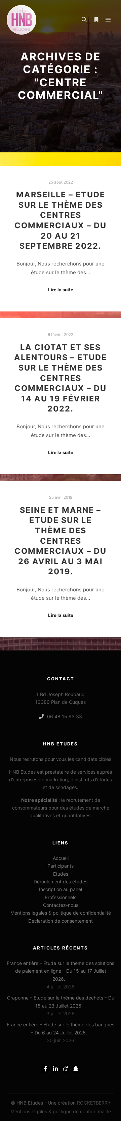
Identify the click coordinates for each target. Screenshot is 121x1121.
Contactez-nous (60, 905)
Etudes (60, 874)
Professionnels (60, 897)
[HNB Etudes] (21, 20)
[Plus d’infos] (96, 19)
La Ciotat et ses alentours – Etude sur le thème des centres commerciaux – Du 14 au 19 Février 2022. (60, 378)
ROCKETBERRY (94, 1103)
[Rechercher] (84, 19)
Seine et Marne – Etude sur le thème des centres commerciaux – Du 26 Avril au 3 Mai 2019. (60, 541)
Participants (60, 866)
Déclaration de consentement (60, 921)
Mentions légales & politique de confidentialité (60, 913)
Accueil (61, 858)
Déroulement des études (60, 881)
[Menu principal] (108, 19)
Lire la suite (60, 289)
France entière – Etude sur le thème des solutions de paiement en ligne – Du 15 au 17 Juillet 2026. (60, 971)
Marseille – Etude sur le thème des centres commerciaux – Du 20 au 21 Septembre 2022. (60, 220)
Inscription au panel (60, 889)
